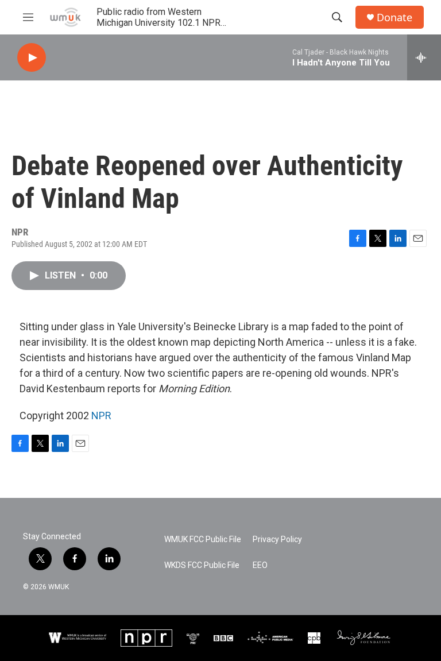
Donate (394, 17)
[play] (31, 57)
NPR (101, 415)
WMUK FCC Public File (202, 539)
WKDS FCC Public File (201, 565)
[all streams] (424, 57)
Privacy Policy (277, 539)
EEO (260, 565)
